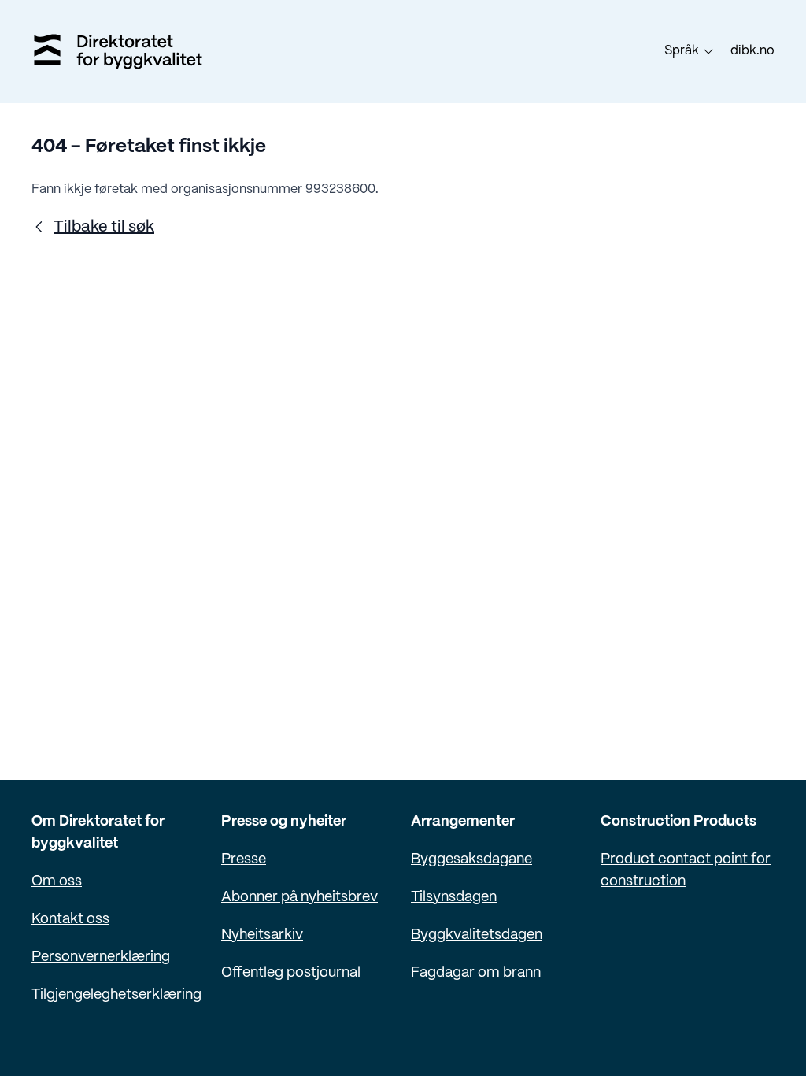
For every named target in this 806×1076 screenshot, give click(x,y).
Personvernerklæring (100, 957)
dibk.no (752, 51)
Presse (243, 859)
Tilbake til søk (104, 227)
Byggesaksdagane (471, 859)
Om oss (56, 882)
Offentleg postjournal (290, 973)
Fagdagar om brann (476, 973)
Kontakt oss (70, 919)
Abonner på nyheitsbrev (299, 897)
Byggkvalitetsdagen (476, 935)
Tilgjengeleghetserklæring (116, 995)
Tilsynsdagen (454, 897)
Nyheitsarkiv (262, 935)
